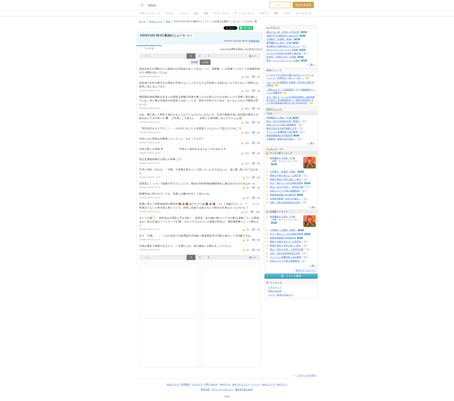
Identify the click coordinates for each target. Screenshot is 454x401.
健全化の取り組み (244, 389)
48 (305, 53)
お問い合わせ (211, 384)
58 (300, 57)
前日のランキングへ (306, 270)
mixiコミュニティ (241, 384)
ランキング (271, 149)
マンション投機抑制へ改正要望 (282, 132)
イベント (255, 384)
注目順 (205, 62)
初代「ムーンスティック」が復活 (283, 60)
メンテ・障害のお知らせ (280, 295)
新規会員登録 (303, 5)
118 (304, 32)
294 (295, 43)
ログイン (280, 5)
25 (302, 132)
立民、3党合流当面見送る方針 (285, 202)
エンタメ (169, 13)
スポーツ (264, 13)
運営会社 (205, 389)
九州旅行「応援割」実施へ (279, 39)
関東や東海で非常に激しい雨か (285, 179)
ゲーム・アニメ (221, 13)
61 (307, 183)
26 (304, 203)
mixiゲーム (225, 384)
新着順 (194, 62)
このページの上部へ (307, 375)
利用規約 (185, 384)
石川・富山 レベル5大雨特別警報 (286, 183)
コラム (287, 13)
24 (300, 125)
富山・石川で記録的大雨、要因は (283, 121)
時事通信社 (254, 41)
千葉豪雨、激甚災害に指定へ (280, 139)
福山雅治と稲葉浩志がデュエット (283, 46)
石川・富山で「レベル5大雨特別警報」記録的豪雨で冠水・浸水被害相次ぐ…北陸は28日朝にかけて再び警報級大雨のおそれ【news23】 (290, 100)
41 (305, 176)
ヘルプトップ (275, 287)
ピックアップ (273, 27)
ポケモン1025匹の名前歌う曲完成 (283, 53)
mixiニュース (155, 21)
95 (304, 61)
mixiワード (281, 384)
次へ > (252, 56)
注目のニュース (274, 109)
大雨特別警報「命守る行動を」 (285, 198)
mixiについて (173, 384)
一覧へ (311, 64)
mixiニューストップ (150, 13)
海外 (276, 13)
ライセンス (197, 384)
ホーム (142, 21)
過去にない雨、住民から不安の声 (283, 32)
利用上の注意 (275, 291)
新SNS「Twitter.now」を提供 (281, 57)
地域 (206, 13)
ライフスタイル (303, 13)
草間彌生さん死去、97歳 (278, 42)
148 (302, 50)
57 (296, 136)
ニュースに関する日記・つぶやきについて (241, 49)
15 (304, 121)
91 (302, 36)
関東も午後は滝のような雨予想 (285, 175)
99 (297, 39)
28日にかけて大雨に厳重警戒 (281, 125)
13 (301, 128)
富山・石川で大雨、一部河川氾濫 (286, 187)
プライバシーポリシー (222, 389)
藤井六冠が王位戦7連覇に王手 (281, 128)
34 (305, 179)
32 (304, 46)
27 (307, 187)
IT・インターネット (244, 13)
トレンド (184, 13)
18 (299, 139)
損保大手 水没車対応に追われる (282, 35)
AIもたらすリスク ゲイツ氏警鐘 (282, 50)
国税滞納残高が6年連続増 (279, 135)
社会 (196, 13)
